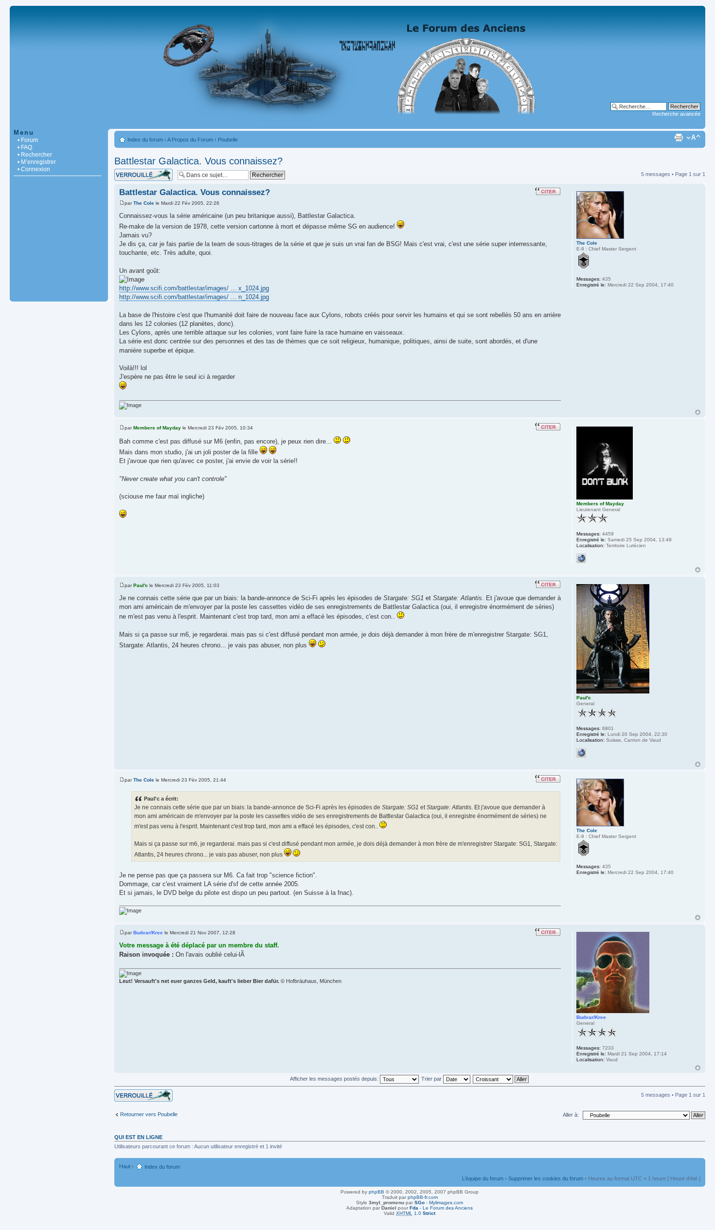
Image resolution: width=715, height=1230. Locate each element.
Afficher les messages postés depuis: (335, 1079)
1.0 (415, 1213)
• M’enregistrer (37, 162)
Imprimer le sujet (678, 137)
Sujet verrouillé (131, 172)
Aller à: (571, 1115)
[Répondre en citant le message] (548, 191)
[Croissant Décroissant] (501, 1079)
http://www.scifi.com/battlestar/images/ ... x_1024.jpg (194, 288)
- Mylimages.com (438, 1202)
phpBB (376, 1191)
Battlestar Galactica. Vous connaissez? (198, 161)
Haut (697, 412)
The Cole (143, 203)
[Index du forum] (357, 123)
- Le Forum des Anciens (441, 1208)
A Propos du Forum (190, 140)
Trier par (432, 1079)
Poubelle (228, 140)
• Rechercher (35, 154)
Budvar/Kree (148, 932)
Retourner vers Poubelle (149, 1114)
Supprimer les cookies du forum (545, 1178)
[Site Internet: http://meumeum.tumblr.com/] (581, 558)
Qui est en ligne (138, 1137)
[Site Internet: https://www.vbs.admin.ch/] (581, 753)
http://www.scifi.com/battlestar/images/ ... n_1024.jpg (194, 297)
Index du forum (145, 140)
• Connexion (34, 169)
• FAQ (25, 147)
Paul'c (140, 585)
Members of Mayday (157, 427)
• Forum (28, 140)
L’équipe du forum (482, 1178)
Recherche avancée (676, 114)
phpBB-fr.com (423, 1197)
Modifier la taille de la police (693, 137)
